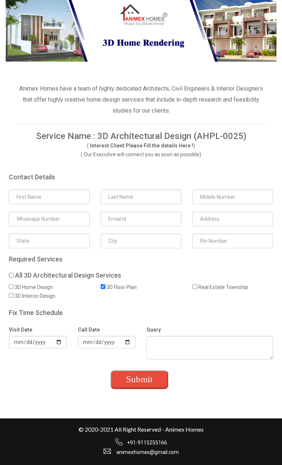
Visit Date (20, 330)
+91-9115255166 (147, 443)
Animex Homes (184, 429)
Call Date (89, 330)
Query (154, 330)
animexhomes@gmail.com (147, 452)
